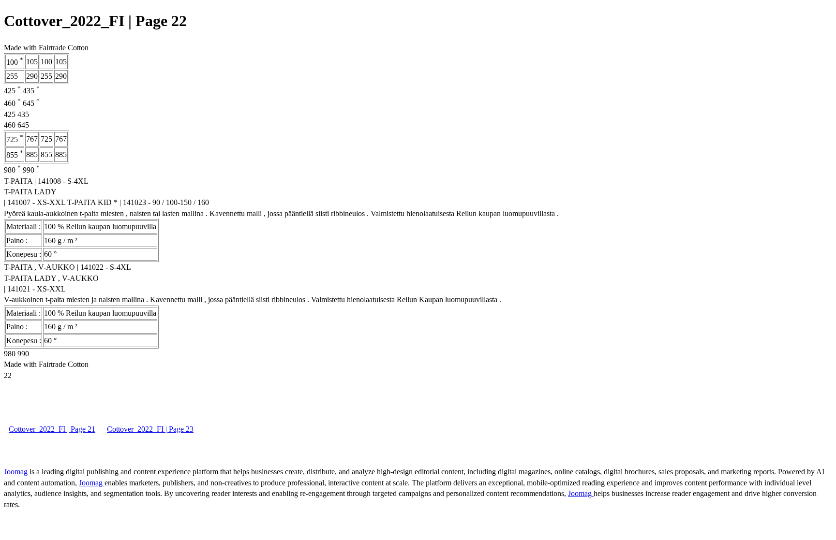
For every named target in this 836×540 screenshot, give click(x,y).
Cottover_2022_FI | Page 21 (52, 429)
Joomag (17, 471)
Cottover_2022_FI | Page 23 (150, 429)
